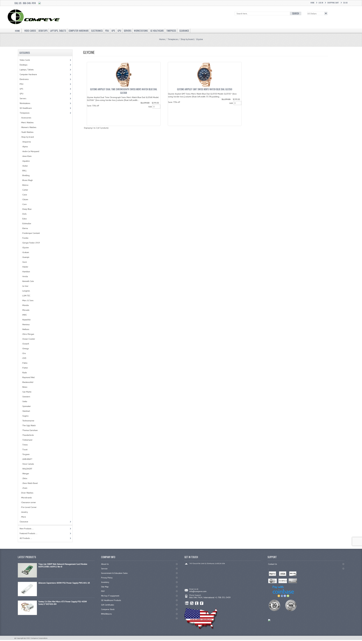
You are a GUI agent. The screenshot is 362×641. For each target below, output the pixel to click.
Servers (23, 98)
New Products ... (27, 528)
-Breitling (25, 175)
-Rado (23, 372)
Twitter (197, 603)
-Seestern (25, 396)
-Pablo (23, 363)
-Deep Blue (26, 209)
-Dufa (23, 214)
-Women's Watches (28, 127)
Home (312, 2)
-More (23, 517)
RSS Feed (192, 603)
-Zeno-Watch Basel (29, 483)
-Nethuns (24, 329)
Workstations (25, 103)
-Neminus (25, 324)
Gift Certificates (107, 605)
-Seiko (23, 401)
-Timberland (26, 440)
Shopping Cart (333, 2)
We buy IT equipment (110, 595)
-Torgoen (25, 454)
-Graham (24, 252)
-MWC (23, 315)
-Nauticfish (25, 319)
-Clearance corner (28, 502)
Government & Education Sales (114, 573)
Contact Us (272, 564)
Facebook (201, 603)
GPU (21, 93)
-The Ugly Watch (28, 425)
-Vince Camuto (27, 464)
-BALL (23, 170)
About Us (105, 564)
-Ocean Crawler (27, 339)
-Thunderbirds (27, 435)
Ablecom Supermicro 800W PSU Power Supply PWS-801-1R (64, 583)
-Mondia (24, 305)
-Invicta (24, 276)
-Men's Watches (27, 122)
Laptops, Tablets (27, 69)
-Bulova (24, 185)
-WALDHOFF (26, 468)
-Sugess (24, 416)
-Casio (23, 194)
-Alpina (24, 146)
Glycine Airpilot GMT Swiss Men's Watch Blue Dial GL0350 (204, 89)
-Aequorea (25, 141)
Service (104, 568)
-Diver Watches (26, 492)
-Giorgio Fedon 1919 (30, 242)
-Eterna (24, 228)
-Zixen (23, 488)
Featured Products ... (28, 533)
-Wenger (24, 473)
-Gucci (23, 262)
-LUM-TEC (25, 295)
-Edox (23, 218)
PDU (21, 84)
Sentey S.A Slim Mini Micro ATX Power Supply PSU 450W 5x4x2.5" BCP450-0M (62, 602)
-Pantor (24, 367)
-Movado (24, 310)
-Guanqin (24, 257)
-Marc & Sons (27, 300)
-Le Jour (24, 286)
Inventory (105, 582)
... (102, 618)
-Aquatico (25, 161)
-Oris (23, 353)
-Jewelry (24, 512)
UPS (21, 89)
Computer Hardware (28, 74)
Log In (321, 2)
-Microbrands (26, 497)
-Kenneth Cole (27, 281)
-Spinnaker (25, 406)
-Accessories (25, 117)
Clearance (24, 521)
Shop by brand (187, 39)
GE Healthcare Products (111, 600)
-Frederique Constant (30, 233)
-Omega (24, 348)
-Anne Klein (26, 156)
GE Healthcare (26, 108)
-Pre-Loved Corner (28, 507)
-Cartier (24, 190)
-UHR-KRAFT (26, 459)
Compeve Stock (107, 609)
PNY (103, 591)
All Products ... (26, 538)
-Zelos (23, 478)
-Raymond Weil (27, 377)
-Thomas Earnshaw (29, 430)
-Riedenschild (26, 382)
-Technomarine (27, 420)
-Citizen (24, 199)
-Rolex (23, 387)
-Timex (24, 444)
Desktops (23, 65)
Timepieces (172, 39)
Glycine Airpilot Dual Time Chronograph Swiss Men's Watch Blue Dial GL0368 (123, 91)
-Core (23, 204)
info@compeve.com (197, 591)
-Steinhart (25, 411)
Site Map (105, 586)
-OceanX (24, 343)
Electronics (24, 79)
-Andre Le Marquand (29, 151)
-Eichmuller (25, 223)
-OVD (23, 358)
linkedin (187, 603)
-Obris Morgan (27, 334)
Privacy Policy (107, 577)
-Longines (25, 291)
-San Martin (25, 392)
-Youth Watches (27, 132)
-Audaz (24, 165)
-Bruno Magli (26, 180)
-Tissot (23, 449)
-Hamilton (25, 271)
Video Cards (25, 60)
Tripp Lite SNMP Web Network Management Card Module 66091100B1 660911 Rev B (62, 565)
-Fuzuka (24, 238)
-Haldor (24, 266)
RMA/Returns (106, 614)
